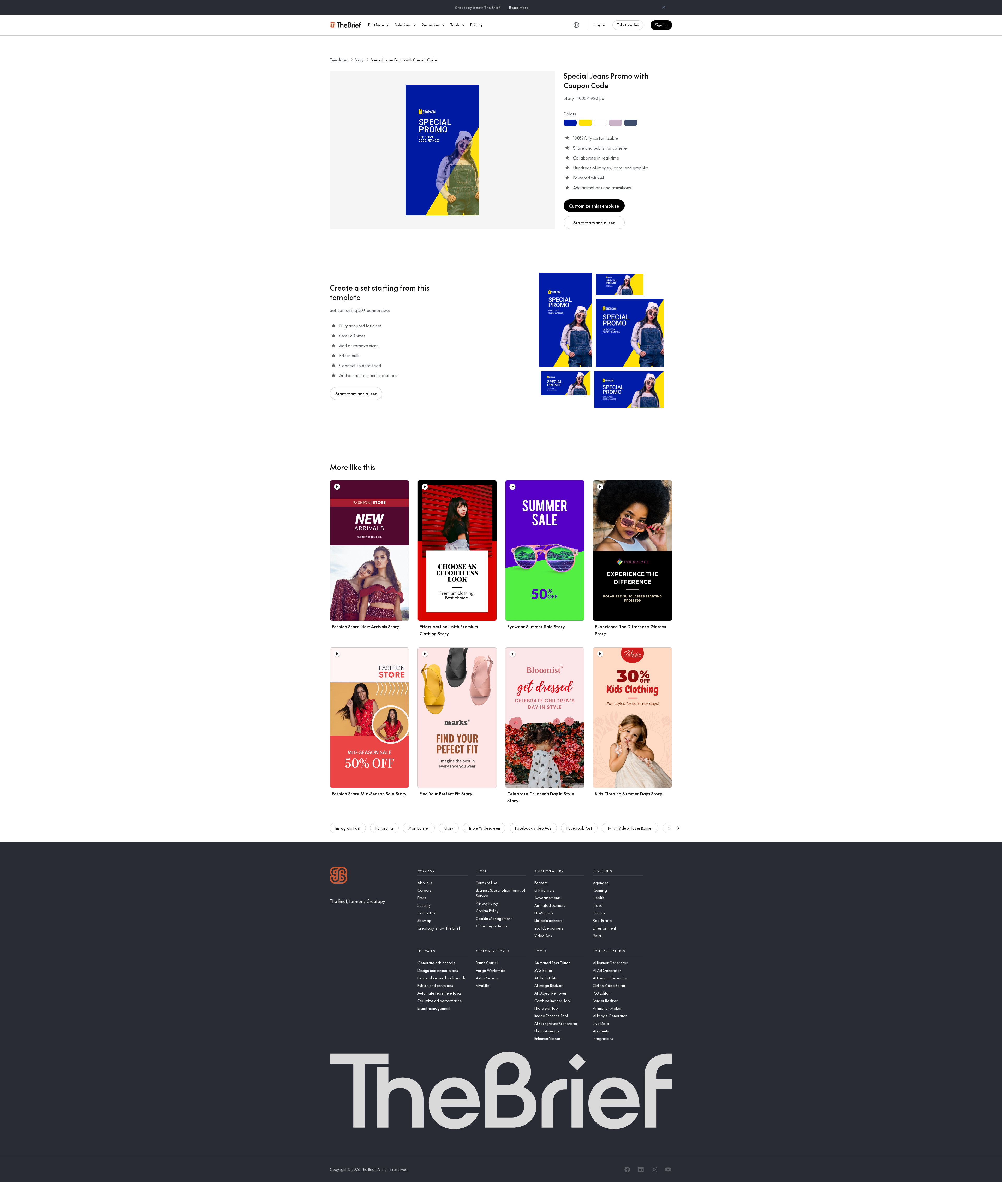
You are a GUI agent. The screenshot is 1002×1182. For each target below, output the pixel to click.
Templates (339, 59)
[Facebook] (627, 1169)
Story (359, 59)
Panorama (384, 828)
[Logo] (339, 876)
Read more (519, 7)
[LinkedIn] (641, 1169)
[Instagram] (654, 1169)
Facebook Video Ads (533, 828)
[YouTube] (668, 1169)
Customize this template (594, 206)
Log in (599, 24)
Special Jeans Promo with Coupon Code (404, 59)
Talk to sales (628, 24)
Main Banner (419, 828)
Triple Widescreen (484, 828)
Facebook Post (579, 828)
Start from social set (594, 222)
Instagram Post (347, 828)
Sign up (661, 24)
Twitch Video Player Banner (630, 828)
